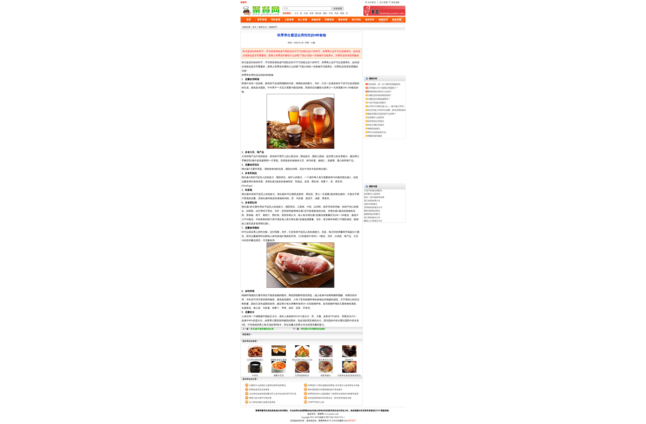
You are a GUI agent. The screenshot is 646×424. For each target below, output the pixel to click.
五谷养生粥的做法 (255, 360)
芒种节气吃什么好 (316, 402)
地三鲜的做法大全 (372, 217)
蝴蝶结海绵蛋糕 (375, 136)
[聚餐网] (261, 15)
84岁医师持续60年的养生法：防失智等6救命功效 (329, 398)
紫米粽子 (349, 360)
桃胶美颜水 (326, 375)
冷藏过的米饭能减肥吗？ (379, 99)
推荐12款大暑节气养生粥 (260, 398)
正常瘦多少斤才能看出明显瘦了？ (383, 88)
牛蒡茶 (255, 375)
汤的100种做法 (370, 204)
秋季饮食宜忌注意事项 (259, 389)
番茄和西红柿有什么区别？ (380, 91)
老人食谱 (302, 19)
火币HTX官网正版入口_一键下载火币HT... (386, 106)
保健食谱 (316, 19)
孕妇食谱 (275, 19)
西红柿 (318, 13)
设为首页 (372, 2)
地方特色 (356, 19)
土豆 (296, 13)
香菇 (342, 13)
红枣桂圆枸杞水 (302, 375)
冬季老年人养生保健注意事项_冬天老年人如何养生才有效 (334, 385)
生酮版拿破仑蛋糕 (279, 360)
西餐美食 (329, 19)
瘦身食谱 (343, 19)
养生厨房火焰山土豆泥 (302, 360)
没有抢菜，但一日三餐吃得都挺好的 (384, 84)
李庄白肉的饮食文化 (377, 132)
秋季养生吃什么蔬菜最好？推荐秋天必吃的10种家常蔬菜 (333, 394)
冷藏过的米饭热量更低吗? (379, 95)
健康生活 (383, 19)
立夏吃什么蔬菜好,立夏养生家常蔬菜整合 (267, 385)
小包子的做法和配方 (377, 103)
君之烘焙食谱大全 (372, 200)
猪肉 (325, 13)
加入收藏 (384, 2)
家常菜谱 (262, 19)
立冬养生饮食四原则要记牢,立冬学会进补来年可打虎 (272, 394)
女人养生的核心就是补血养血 (262, 402)
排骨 (312, 13)
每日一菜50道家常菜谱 (374, 197)
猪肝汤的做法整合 (372, 211)
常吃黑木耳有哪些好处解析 (313, 329)
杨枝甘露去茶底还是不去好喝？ (382, 114)
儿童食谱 (289, 19)
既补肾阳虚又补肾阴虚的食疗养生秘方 (325, 389)
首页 (248, 19)
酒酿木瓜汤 (279, 375)
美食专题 (396, 19)
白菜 (306, 13)
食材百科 (369, 19)
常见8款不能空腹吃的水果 (262, 329)
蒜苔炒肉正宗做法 (376, 121)
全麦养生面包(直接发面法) (349, 375)
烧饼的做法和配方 (372, 214)
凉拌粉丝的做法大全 (373, 207)
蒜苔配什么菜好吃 (376, 117)
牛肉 (331, 13)
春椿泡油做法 (374, 128)
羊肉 (336, 13)
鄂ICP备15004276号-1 (335, 417)
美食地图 (395, 2)
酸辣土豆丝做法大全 (373, 221)
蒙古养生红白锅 (326, 360)
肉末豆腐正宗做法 (376, 125)
